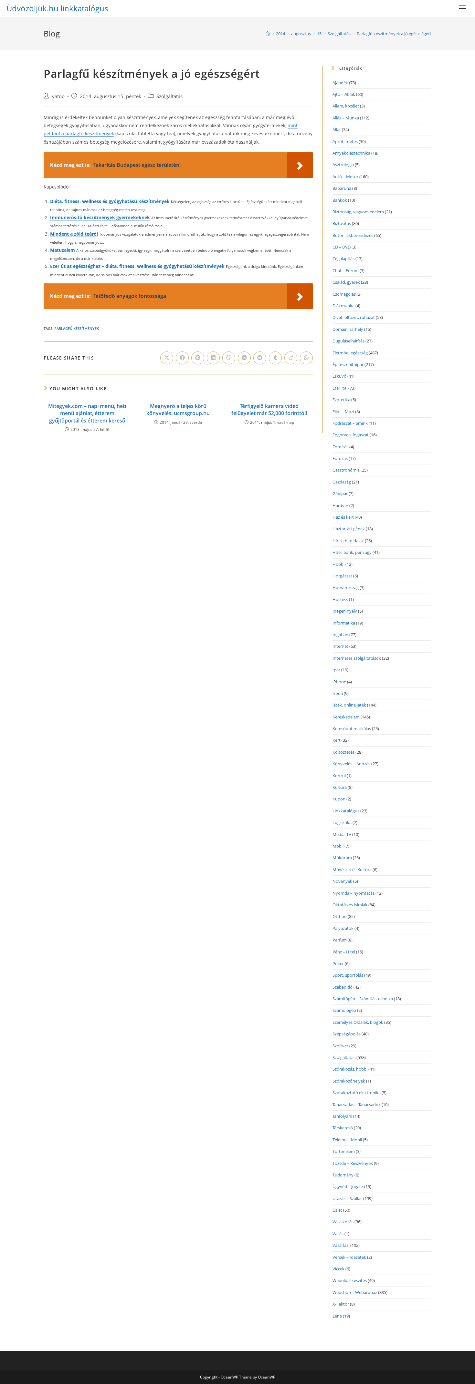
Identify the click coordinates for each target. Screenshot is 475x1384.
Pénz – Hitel (343, 952)
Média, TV (341, 834)
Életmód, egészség (350, 353)
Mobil (337, 846)
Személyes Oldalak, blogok (357, 1022)
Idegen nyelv (344, 611)
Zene (337, 1316)
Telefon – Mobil (347, 1140)
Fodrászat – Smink (350, 423)
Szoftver (340, 1046)
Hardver (340, 505)
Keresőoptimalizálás (351, 728)
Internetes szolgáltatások (356, 658)
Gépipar (340, 493)
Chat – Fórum (345, 270)
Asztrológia (343, 165)
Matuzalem (62, 250)
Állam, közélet (345, 106)
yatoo (58, 96)
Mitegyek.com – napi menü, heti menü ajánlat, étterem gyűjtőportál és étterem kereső (87, 413)
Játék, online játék (349, 705)
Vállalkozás (343, 1222)
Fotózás (340, 458)
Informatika (343, 623)
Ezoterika (341, 399)
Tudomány (343, 1175)
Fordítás (340, 447)
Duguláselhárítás (348, 341)
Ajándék (340, 83)
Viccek (338, 1269)
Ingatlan (340, 634)
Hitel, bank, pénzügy (352, 552)
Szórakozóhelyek (348, 1081)
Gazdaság (341, 482)
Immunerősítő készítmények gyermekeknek (100, 217)
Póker (338, 963)
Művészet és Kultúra (352, 869)
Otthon (339, 916)
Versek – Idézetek (349, 1257)
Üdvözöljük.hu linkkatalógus (57, 8)
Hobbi (338, 564)
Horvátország (345, 587)
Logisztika (342, 822)
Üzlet (337, 1210)
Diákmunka (343, 306)
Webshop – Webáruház (354, 1292)
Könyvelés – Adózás (351, 764)
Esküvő (339, 376)
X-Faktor (340, 1304)
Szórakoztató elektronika (356, 1092)
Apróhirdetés (345, 141)
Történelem (343, 1151)
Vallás (337, 1233)
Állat (336, 129)
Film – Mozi (343, 411)
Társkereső (342, 1128)
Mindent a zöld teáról (74, 234)
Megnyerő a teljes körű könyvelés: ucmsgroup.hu (178, 409)
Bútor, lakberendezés (352, 235)
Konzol (339, 775)
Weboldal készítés (349, 1280)
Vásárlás (340, 1245)
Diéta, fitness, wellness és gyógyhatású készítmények (110, 201)
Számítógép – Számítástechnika (362, 999)
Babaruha (341, 188)
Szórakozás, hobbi (349, 1069)
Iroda (337, 693)
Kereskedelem (346, 717)
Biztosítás (341, 223)
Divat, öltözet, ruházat (353, 317)
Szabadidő (342, 987)
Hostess (340, 599)
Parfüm (339, 940)
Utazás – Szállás (347, 1198)
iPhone (339, 682)
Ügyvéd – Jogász (347, 1186)
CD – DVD (341, 247)
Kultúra (339, 787)
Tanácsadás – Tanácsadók (356, 1104)
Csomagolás (344, 294)
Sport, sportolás (347, 975)
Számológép (344, 1010)
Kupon (338, 799)
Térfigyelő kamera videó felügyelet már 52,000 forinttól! (269, 409)
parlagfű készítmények (76, 328)
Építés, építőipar (348, 364)
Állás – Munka (345, 118)
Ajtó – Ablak (343, 94)
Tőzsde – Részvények (352, 1163)
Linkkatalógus (345, 811)
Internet (340, 646)
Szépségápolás (346, 1034)
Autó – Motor (345, 176)
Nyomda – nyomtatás (353, 893)
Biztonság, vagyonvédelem (358, 212)
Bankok (339, 200)
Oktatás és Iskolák (349, 905)
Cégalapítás (343, 258)
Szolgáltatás (169, 96)
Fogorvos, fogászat (350, 435)
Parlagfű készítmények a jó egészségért (394, 33)
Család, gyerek (346, 282)
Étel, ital (339, 388)
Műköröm (342, 857)
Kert (336, 740)
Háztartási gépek (348, 529)
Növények (342, 881)
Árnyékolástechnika (351, 153)
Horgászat (342, 576)
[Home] (268, 33)
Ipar (336, 670)
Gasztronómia (346, 470)
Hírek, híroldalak (348, 541)
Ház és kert (343, 517)
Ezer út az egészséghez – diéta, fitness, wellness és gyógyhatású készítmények (137, 266)
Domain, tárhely (347, 329)
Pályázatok (343, 928)
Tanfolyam (342, 1116)
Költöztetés (343, 752)
